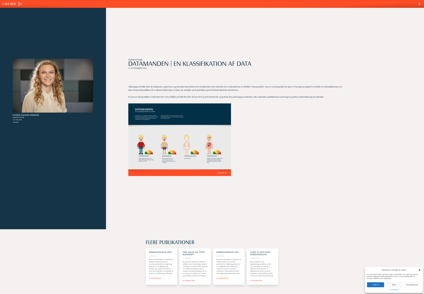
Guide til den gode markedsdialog (260, 253)
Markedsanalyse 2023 (227, 252)
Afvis (394, 285)
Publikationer (135, 60)
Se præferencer (412, 285)
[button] (419, 270)
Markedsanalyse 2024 (160, 252)
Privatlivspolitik (393, 290)
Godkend (375, 285)
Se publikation (155, 278)
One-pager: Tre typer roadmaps (194, 253)
